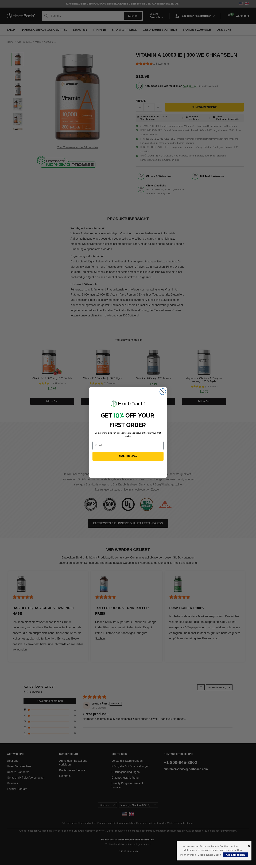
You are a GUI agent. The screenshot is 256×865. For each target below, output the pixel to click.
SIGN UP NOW (128, 456)
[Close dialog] (163, 392)
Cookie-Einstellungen (209, 854)
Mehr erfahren (188, 854)
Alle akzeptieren (235, 854)
